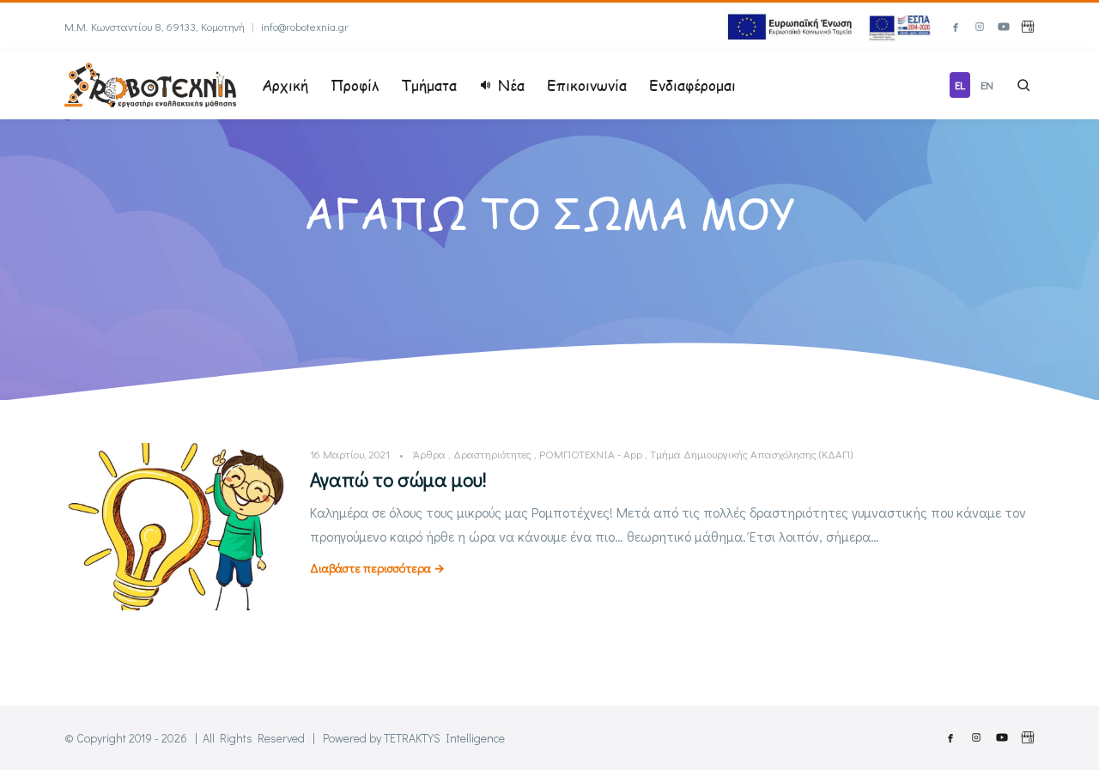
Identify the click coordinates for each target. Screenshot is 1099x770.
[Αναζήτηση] (1023, 85)
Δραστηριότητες (492, 453)
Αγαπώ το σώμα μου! (398, 479)
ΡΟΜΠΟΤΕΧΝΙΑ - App (590, 453)
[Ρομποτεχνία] (150, 83)
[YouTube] (1004, 26)
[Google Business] (1028, 26)
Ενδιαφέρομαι (692, 85)
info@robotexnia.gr (305, 26)
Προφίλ (355, 85)
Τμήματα (429, 85)
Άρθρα (429, 453)
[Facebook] (955, 26)
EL (960, 84)
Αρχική (285, 85)
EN (987, 84)
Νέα (511, 85)
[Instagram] (980, 26)
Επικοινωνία (587, 85)
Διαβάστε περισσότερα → (377, 568)
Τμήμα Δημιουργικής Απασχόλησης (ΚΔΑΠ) (751, 453)
